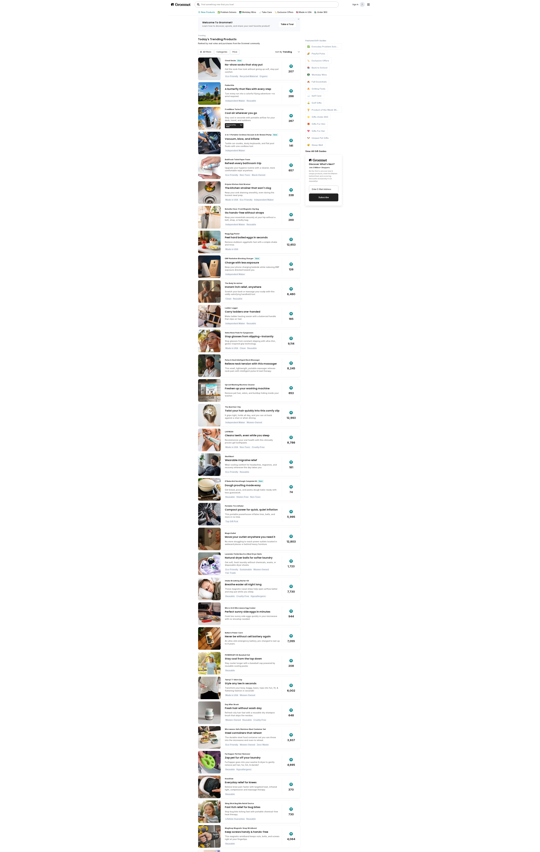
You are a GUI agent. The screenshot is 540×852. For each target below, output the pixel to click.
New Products (208, 12)
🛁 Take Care (265, 12)
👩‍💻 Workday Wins (247, 12)
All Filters (207, 51)
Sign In (355, 4)
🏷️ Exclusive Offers (283, 12)
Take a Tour (287, 24)
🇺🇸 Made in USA (303, 12)
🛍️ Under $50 (320, 12)
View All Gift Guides (315, 151)
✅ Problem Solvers (227, 12)
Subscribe (324, 197)
